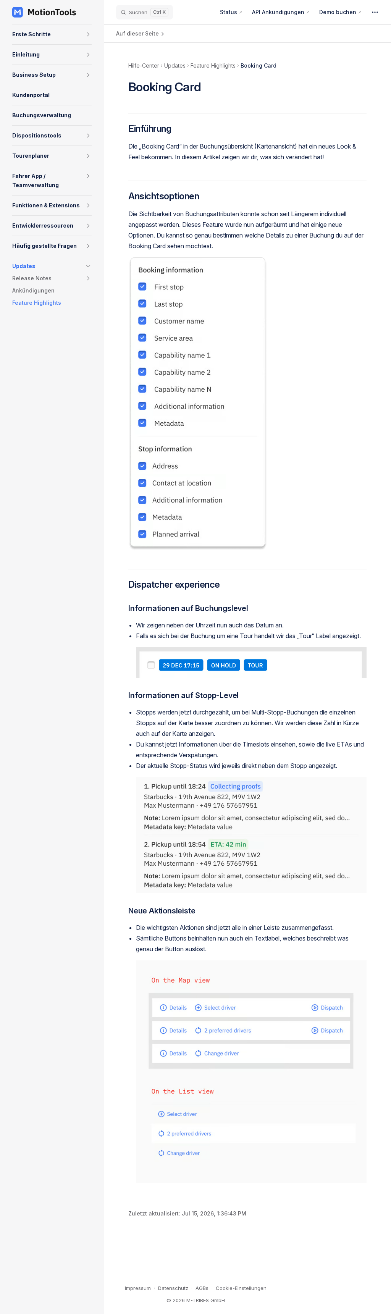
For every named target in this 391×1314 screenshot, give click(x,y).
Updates (175, 65)
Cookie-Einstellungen (241, 1288)
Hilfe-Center (143, 65)
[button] (88, 34)
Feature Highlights (213, 65)
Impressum (138, 1288)
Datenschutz (173, 1288)
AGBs (202, 1288)
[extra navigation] (375, 12)
